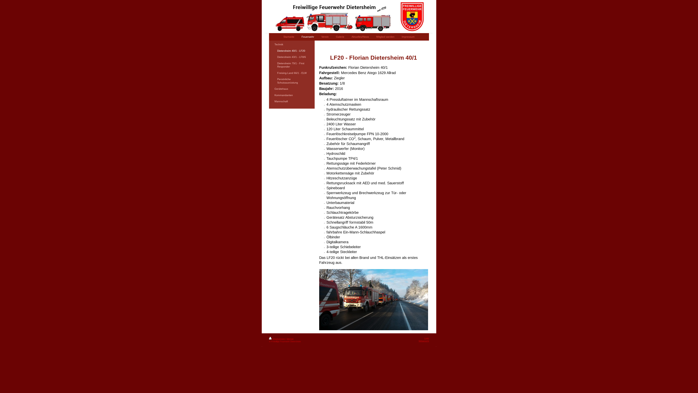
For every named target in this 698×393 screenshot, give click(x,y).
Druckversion (278, 339)
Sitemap (290, 339)
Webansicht (424, 341)
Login (426, 338)
